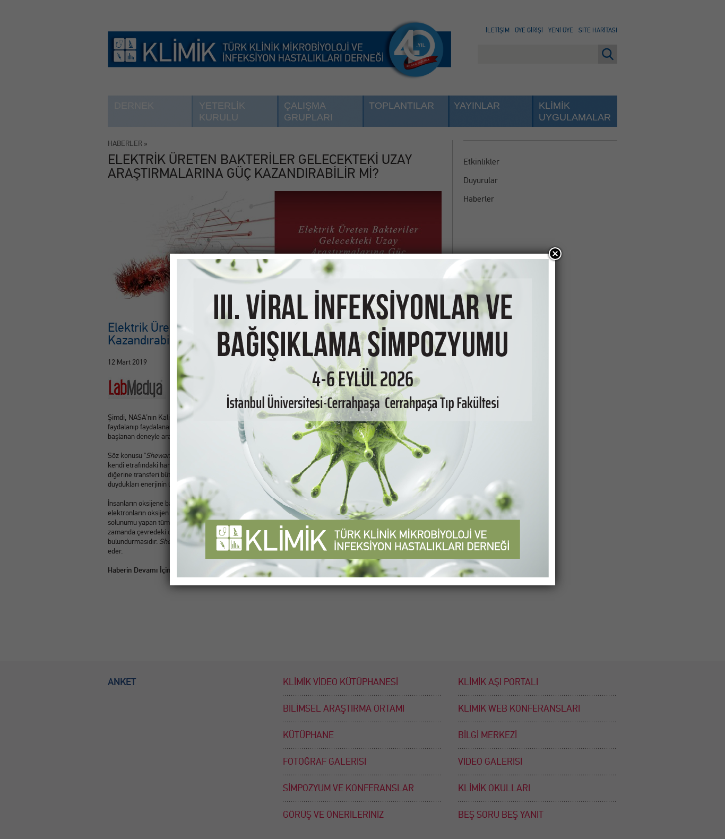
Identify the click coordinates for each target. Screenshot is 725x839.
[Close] (555, 253)
